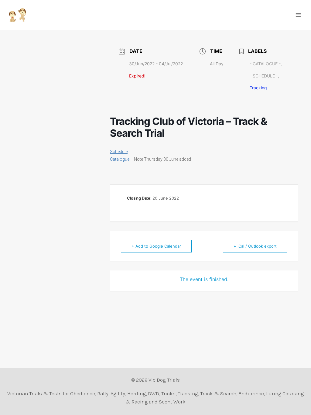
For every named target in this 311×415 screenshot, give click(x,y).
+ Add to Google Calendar (156, 246)
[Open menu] (298, 14)
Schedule (119, 151)
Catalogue (119, 159)
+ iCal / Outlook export (255, 246)
